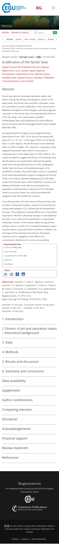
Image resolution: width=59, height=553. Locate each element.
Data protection (39, 539)
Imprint (25, 539)
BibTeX (8, 260)
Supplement (10, 255)
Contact (15, 539)
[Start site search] (55, 32)
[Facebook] (17, 274)
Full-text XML (11, 251)
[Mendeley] (5, 274)
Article (10, 39)
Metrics (41, 39)
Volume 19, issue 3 (20, 32)
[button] (36, 32)
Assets (19, 39)
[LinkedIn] (23, 274)
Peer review (30, 39)
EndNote (9, 264)
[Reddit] (11, 274)
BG (39, 8)
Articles (5, 32)
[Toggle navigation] (53, 7)
